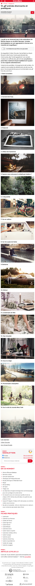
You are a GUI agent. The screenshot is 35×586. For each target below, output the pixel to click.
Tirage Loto (6, 489)
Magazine (11, 3)
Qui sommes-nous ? (6, 562)
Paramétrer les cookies (7, 565)
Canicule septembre (8, 476)
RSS (13, 564)
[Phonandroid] (26, 584)
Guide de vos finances (9, 518)
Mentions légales (22, 565)
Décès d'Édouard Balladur (10, 472)
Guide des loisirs (7, 528)
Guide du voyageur (8, 545)
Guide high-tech (7, 522)
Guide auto (6, 516)
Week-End (7, 457)
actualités (28, 557)
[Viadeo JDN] (26, 581)
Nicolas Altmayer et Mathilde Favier (12, 480)
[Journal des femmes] (9, 574)
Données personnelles (26, 564)
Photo (5, 3)
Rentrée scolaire (7, 474)
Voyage (6, 455)
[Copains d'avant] (9, 581)
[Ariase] (9, 584)
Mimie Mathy (6, 484)
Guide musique (7, 535)
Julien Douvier (5, 442)
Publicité (26, 562)
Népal (4, 482)
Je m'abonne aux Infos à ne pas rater (17, 48)
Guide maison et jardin (9, 530)
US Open (5, 486)
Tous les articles (7, 564)
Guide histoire (6, 524)
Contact (31, 562)
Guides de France (7, 520)
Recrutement (17, 564)
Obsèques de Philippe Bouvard (11, 478)
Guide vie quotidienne (9, 541)
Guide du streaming (8, 539)
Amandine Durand (6, 12)
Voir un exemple (28, 455)
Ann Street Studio (6, 445)
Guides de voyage (7, 543)
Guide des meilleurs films (10, 533)
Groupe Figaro (30, 565)
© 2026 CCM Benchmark (17, 567)
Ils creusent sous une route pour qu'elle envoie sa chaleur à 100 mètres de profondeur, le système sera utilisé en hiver (17, 497)
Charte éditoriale (20, 562)
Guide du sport (7, 537)
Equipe (13, 562)
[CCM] (26, 574)
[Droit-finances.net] (26, 578)
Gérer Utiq (15, 565)
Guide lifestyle (6, 526)
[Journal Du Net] (9, 578)
